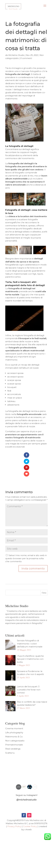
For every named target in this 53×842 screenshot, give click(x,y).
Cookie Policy (30, 826)
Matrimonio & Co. (14, 736)
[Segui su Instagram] (29, 815)
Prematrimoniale (14, 744)
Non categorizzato (14, 740)
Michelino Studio (16, 55)
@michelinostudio (26, 799)
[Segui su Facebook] (24, 815)
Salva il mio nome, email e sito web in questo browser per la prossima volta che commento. (26, 558)
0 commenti (26, 58)
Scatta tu (10, 753)
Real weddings (12, 748)
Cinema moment (14, 728)
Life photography (14, 732)
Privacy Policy (14, 826)
